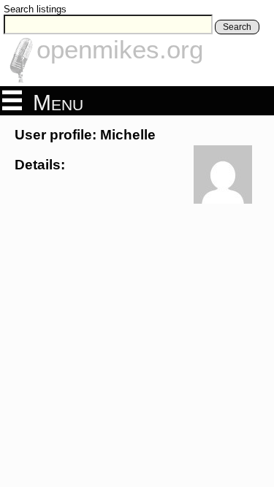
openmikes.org (120, 49)
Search (237, 27)
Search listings (35, 9)
